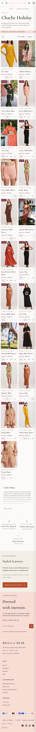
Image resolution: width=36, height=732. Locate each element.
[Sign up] (31, 626)
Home (11, 9)
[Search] (6, 3)
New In (5, 665)
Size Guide (6, 686)
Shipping (4, 727)
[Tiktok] (29, 725)
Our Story (6, 702)
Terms (4, 723)
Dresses (5, 671)
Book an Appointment (10, 689)
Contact (5, 692)
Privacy (10, 723)
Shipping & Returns (9, 683)
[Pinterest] (33, 725)
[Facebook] (22, 725)
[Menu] (2, 3)
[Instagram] (26, 725)
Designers (6, 668)
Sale (4, 674)
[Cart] (33, 3)
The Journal (6, 705)
